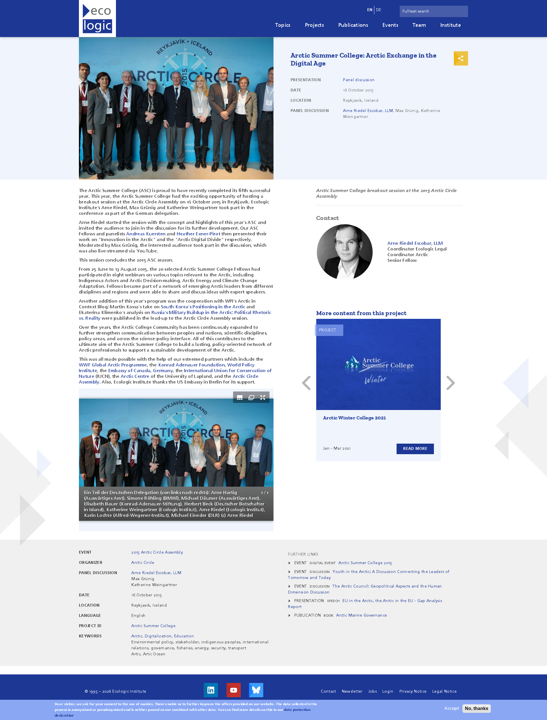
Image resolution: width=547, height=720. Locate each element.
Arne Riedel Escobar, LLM (368, 111)
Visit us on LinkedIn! (211, 690)
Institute (450, 25)
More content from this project (361, 313)
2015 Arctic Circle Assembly (157, 552)
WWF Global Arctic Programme (113, 365)
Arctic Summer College (153, 626)
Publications (353, 25)
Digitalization (158, 636)
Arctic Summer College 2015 (365, 563)
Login (388, 692)
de (378, 10)
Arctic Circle (142, 563)
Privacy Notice (412, 692)
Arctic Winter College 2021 (354, 418)
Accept (451, 708)
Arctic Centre (135, 376)
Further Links (303, 554)
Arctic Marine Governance (361, 615)
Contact (328, 692)
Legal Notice (444, 692)
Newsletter (352, 692)
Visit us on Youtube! (233, 690)
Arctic (136, 636)
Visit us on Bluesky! (256, 690)
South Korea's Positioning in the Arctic (203, 307)
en (370, 10)
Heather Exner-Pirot (198, 234)
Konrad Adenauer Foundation (191, 365)
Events (390, 25)
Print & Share (461, 58)
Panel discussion (359, 80)
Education (184, 636)
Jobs (372, 692)
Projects (314, 25)
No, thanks (476, 708)
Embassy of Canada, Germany (140, 371)
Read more (415, 449)
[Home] (97, 18)
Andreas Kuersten (146, 234)
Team (419, 25)
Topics (283, 25)
